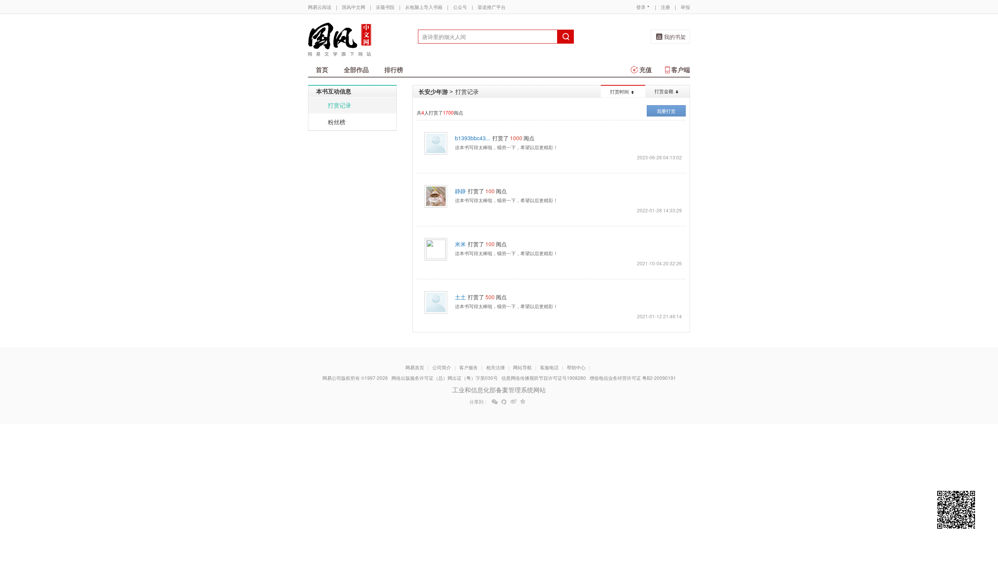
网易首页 (414, 367)
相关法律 (495, 367)
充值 (645, 69)
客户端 (680, 69)
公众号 (460, 7)
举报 (685, 7)
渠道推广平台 (492, 7)
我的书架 (675, 37)
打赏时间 (619, 91)
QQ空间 (523, 402)
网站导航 (522, 367)
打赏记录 (339, 105)
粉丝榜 (336, 122)
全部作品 (356, 69)
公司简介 (441, 367)
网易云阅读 (319, 7)
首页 (322, 69)
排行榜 (393, 69)
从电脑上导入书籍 (423, 7)
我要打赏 (666, 111)
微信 (495, 402)
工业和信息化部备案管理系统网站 (499, 389)
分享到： (478, 402)
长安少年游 (433, 91)
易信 (504, 402)
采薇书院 (385, 7)
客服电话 (549, 367)
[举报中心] (711, 515)
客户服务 (468, 367)
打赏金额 (664, 91)
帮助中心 (576, 367)
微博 (513, 402)
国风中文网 (353, 7)
